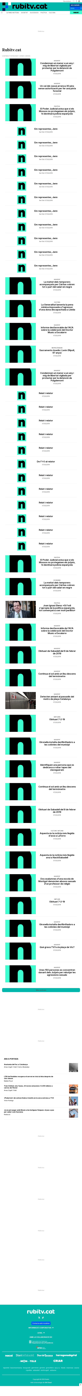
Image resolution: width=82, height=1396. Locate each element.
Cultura (52, 12)
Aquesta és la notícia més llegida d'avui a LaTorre (57, 834)
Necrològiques (57, 347)
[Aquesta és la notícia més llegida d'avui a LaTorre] (20, 837)
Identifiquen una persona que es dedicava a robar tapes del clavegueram (57, 767)
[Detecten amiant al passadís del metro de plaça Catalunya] (20, 700)
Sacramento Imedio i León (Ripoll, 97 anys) (57, 351)
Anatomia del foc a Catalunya (16, 1064)
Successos (34, 12)
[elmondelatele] (27, 1361)
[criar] (58, 1361)
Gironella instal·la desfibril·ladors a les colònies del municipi (57, 743)
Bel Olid (41, 132)
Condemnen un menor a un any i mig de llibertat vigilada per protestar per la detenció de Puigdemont (57, 67)
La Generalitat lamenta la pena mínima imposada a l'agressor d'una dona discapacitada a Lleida (57, 307)
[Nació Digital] (10, 4)
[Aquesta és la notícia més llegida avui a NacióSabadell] (20, 859)
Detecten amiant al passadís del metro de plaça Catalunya (57, 697)
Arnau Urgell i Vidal (10, 1090)
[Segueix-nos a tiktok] (42, 1317)
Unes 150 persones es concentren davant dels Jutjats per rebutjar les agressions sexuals (57, 972)
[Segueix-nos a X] (39, 1317)
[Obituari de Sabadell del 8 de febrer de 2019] (20, 654)
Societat (24, 12)
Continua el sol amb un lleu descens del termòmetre (57, 675)
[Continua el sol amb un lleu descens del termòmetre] (20, 677)
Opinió (22, 56)
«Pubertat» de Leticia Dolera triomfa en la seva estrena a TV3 (29, 1098)
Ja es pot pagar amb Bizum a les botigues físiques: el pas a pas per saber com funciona (29, 1111)
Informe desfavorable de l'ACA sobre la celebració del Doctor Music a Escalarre (57, 330)
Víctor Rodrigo (9, 1100)
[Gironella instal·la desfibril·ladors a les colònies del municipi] (20, 746)
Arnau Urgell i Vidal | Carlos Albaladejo (16, 1067)
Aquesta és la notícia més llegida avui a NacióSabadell (57, 856)
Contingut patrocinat (10, 56)
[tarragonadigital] (66, 1355)
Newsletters (67, 1)
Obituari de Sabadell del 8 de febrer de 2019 (57, 652)
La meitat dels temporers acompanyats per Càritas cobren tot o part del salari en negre (57, 284)
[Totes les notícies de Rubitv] (25, 6)
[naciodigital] (9, 1355)
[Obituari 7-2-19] (20, 723)
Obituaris (57, 716)
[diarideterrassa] (45, 1355)
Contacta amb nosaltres (41, 1323)
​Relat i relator (46, 393)
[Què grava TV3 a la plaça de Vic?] (20, 951)
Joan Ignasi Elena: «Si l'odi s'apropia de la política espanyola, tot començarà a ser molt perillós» (57, 608)
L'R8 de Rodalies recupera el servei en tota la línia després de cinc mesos (28, 1077)
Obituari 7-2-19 (57, 719)
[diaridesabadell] (25, 1355)
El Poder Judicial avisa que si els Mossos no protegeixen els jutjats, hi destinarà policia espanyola (57, 111)
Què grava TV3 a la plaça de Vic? (57, 947)
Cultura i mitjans (57, 830)
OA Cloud (48, 1382)
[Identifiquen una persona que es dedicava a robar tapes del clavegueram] (20, 768)
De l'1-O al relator (46, 461)
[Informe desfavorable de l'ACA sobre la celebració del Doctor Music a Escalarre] (20, 331)
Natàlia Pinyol (8, 1081)
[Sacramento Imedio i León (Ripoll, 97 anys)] (20, 354)
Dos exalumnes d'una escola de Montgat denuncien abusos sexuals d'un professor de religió (57, 881)
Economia (57, 580)
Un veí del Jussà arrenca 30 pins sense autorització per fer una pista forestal (57, 88)
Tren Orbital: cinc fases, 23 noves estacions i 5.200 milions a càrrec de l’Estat (28, 1087)
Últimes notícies (12, 12)
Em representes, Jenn (46, 129)
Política (44, 12)
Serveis (27, 56)
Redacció (7, 1114)
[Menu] (1, 12)
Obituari (57, 899)
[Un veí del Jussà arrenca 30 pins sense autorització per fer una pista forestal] (20, 89)
